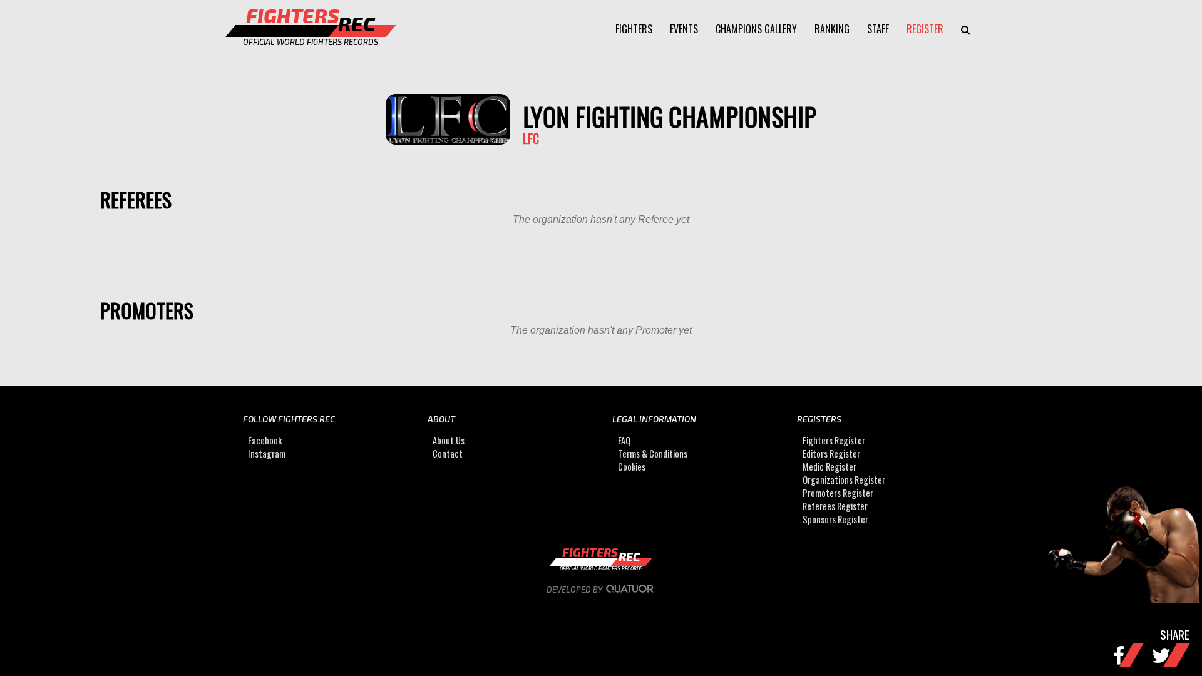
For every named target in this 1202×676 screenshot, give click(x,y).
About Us (449, 440)
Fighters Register (834, 440)
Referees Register (835, 506)
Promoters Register (838, 493)
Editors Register (831, 453)
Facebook (265, 440)
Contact (448, 453)
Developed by (575, 590)
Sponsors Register (835, 519)
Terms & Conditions (652, 453)
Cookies (631, 467)
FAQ (624, 440)
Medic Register (829, 467)
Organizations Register (844, 480)
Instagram (266, 453)
